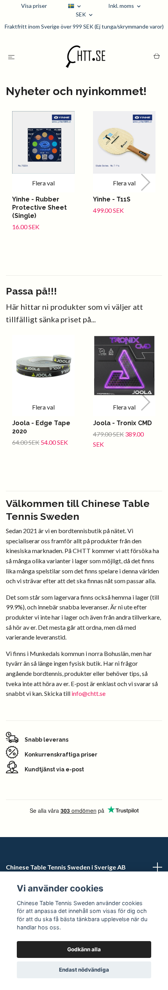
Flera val (43, 183)
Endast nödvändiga (84, 970)
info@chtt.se (88, 693)
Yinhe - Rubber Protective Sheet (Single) (39, 207)
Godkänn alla (84, 949)
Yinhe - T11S (111, 199)
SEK (81, 14)
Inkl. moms (121, 5)
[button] (145, 182)
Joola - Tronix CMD (122, 423)
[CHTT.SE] (85, 57)
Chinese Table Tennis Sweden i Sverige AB (66, 867)
